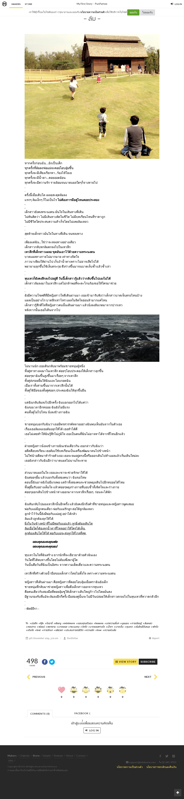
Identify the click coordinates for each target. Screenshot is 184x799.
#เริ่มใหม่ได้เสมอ (142, 626)
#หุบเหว (129, 626)
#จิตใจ (83, 626)
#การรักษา (47, 630)
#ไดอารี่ (48, 623)
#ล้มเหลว (147, 623)
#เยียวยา (58, 630)
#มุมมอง (124, 623)
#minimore (69, 623)
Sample (47, 755)
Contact (81, 755)
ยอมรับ (133, 12)
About (69, 755)
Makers (16, 4)
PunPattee (101, 3)
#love (98, 630)
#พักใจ (154, 626)
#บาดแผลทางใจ (96, 626)
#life (41, 623)
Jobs (10, 760)
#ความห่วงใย (109, 630)
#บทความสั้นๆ (112, 623)
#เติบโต (30, 630)
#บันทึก (33, 623)
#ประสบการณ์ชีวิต (73, 630)
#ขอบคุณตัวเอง (84, 623)
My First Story (84, 3)
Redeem (58, 755)
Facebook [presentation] (82, 714)
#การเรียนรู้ (136, 623)
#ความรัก (89, 630)
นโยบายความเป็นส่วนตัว (92, 12)
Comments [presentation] (40, 713)
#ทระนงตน (73, 626)
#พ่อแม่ (41, 626)
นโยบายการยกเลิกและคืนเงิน (161, 766)
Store (28, 4)
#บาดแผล (62, 626)
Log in (94, 730)
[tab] (40, 713)
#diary (57, 623)
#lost (38, 630)
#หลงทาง (31, 626)
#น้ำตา (109, 626)
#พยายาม (51, 626)
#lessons (98, 623)
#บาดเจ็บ (118, 626)
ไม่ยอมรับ (147, 12)
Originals (25, 755)
